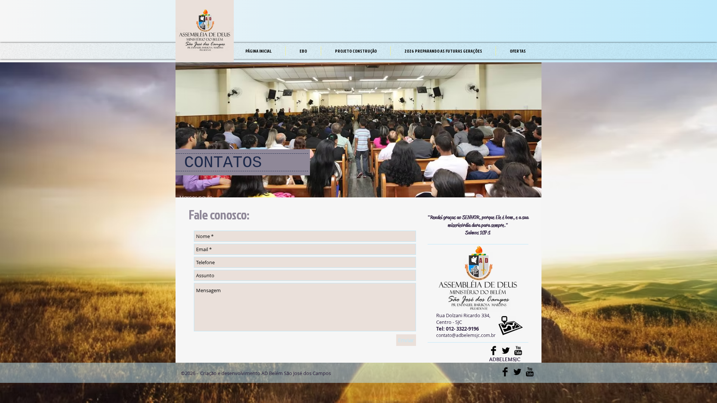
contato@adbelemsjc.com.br (466, 335)
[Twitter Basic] (505, 350)
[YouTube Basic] (518, 350)
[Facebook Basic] (493, 350)
